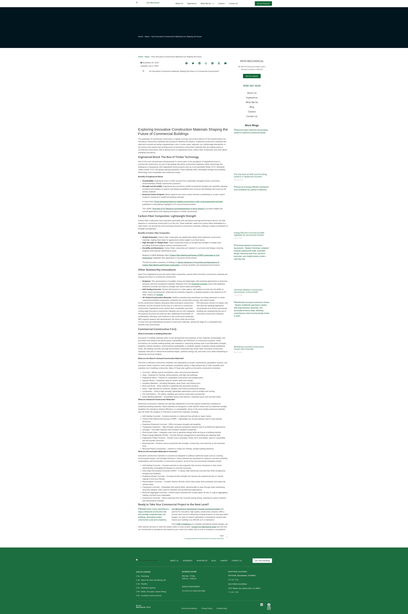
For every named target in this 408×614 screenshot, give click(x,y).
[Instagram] (269, 608)
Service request (252, 76)
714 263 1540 (233, 592)
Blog (252, 107)
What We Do (206, 3)
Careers (221, 3)
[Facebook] (269, 604)
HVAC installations (183, 524)
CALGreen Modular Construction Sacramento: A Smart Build (248, 290)
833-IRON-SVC (187, 591)
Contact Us (233, 3)
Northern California (237, 571)
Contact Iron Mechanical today (203, 527)
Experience (191, 3)
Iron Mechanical (140, 606)
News (147, 36)
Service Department (191, 586)
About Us (179, 3)
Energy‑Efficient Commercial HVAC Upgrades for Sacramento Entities (249, 233)
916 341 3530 (233, 580)
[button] (186, 63)
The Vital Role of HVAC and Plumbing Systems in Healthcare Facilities (250, 175)
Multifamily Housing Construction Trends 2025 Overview (249, 347)
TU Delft (159, 295)
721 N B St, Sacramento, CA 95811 (242, 575)
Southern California (237, 584)
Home (140, 36)
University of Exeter (199, 284)
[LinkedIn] (262, 604)
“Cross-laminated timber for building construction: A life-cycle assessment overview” (188, 201)
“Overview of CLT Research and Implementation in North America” (178, 209)
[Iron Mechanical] (152, 3)
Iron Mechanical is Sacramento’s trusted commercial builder (196, 509)
